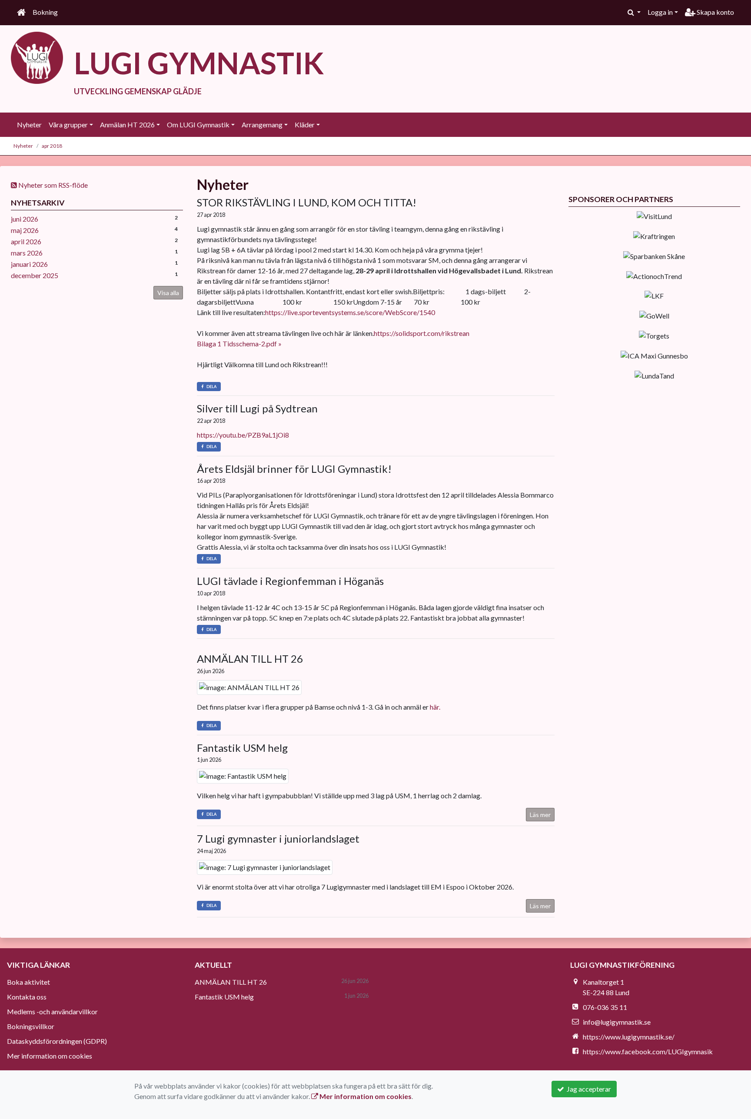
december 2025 (34, 275)
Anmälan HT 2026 (127, 124)
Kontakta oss (27, 997)
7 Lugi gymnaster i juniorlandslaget (278, 838)
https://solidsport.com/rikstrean (421, 333)
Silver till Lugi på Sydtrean (257, 408)
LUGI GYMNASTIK (199, 63)
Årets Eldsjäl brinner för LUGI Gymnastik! (294, 468)
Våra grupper (68, 124)
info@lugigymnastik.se (617, 1022)
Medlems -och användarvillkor (52, 1011)
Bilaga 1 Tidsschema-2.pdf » (239, 343)
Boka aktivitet (28, 982)
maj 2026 (25, 230)
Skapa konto (714, 12)
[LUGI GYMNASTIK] (37, 57)
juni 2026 (24, 219)
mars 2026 (27, 253)
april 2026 (26, 241)
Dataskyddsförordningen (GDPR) (57, 1041)
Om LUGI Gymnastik (198, 124)
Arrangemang (262, 124)
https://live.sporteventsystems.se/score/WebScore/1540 (350, 312)
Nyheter (29, 124)
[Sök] (634, 12)
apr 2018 (52, 146)
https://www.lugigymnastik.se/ (629, 1037)
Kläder (305, 124)
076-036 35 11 (605, 1007)
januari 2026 (29, 264)
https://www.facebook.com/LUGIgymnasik (648, 1051)
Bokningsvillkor (30, 1026)
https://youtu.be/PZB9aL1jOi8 (243, 435)
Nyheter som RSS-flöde (52, 185)
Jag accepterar (587, 1089)
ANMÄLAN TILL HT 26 (250, 658)
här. (435, 707)
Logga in (660, 12)
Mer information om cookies (49, 1056)
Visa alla (168, 292)
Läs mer (540, 814)
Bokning (45, 12)
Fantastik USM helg (242, 747)
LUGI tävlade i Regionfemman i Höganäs (290, 580)
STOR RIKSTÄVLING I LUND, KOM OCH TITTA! (306, 202)
